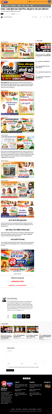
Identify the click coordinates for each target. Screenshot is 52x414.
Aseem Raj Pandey (8, 16)
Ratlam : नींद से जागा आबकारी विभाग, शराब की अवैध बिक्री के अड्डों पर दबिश (42, 67)
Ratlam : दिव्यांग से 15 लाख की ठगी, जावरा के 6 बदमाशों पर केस (32, 336)
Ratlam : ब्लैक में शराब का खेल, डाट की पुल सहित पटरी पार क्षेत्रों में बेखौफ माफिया (42, 77)
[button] (38, 1)
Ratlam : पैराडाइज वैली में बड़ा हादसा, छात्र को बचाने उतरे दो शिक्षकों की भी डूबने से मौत (45, 337)
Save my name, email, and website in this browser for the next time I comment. (24, 367)
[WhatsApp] (40, 17)
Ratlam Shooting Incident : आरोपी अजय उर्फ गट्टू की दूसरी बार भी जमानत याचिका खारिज (43, 55)
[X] (47, 17)
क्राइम (2, 13)
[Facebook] (43, 17)
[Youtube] (29, 378)
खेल (36, 60)
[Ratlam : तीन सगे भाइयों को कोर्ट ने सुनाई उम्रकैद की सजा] (20, 329)
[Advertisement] (26, 28)
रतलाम (36, 75)
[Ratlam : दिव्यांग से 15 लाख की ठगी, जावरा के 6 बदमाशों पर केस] (32, 329)
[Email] (50, 17)
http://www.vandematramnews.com (12, 299)
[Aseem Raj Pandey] (2, 17)
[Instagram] (26, 378)
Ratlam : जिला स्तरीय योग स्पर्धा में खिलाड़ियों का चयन (42, 61)
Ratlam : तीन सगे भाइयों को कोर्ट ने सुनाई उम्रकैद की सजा (43, 72)
